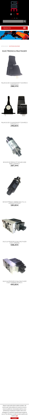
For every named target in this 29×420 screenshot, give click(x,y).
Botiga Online (4, 46)
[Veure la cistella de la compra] (17, 14)
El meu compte (12, 14)
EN (17, 18)
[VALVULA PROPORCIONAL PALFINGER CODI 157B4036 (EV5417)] (14, 265)
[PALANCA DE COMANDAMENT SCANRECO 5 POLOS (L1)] (14, 107)
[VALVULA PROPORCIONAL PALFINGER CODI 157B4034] (14, 226)
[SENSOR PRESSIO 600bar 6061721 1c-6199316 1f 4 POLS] (14, 186)
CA (12, 18)
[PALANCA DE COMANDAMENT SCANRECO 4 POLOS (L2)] (14, 67)
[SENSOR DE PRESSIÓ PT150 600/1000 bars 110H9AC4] (14, 146)
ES (14, 18)
